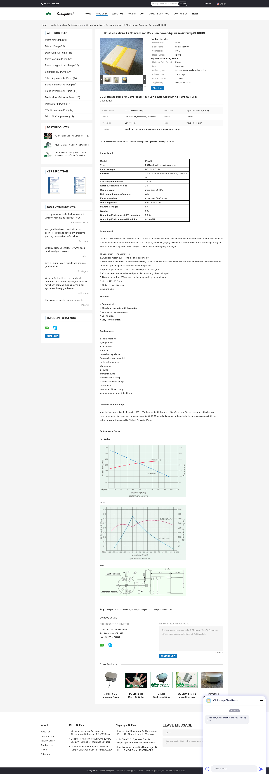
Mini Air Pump (52, 46)
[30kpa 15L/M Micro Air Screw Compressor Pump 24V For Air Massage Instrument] (111, 680)
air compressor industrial (161, 610)
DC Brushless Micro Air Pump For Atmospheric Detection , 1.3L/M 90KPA (90, 732)
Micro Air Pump (53, 39)
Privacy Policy (91, 771)
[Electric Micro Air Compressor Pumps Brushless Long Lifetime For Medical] (48, 154)
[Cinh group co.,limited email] (49, 328)
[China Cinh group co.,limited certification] (54, 185)
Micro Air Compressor (72, 25)
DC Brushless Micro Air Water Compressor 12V (136, 696)
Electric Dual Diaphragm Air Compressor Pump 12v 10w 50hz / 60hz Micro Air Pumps (137, 733)
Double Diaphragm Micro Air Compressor (72, 145)
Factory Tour (136, 13)
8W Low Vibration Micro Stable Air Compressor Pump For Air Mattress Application (187, 696)
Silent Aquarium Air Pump (58, 78)
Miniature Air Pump (55, 103)
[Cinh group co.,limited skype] (57, 328)
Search (183, 4)
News (195, 13)
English (223, 4)
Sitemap (45, 754)
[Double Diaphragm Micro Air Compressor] (48, 145)
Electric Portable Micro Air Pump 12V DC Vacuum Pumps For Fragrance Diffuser (91, 740)
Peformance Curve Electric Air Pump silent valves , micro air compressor (212, 696)
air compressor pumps (140, 610)
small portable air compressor (117, 610)
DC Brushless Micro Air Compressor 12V (72, 136)
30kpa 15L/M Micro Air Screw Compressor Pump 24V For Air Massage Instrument (111, 696)
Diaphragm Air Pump (56, 52)
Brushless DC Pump (55, 71)
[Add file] (207, 769)
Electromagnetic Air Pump (59, 65)
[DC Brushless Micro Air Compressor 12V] (48, 135)
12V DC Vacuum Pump (57, 110)
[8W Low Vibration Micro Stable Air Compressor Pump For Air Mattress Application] (187, 680)
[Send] (261, 769)
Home (88, 13)
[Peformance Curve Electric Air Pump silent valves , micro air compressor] (212, 680)
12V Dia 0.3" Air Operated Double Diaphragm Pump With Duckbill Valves (136, 741)
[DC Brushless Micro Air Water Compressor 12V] (136, 680)
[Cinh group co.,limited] (58, 13)
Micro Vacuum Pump (56, 59)
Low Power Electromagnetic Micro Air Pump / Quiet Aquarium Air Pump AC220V (92, 748)
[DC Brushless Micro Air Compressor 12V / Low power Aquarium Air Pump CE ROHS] (121, 56)
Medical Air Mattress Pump (60, 97)
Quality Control (159, 13)
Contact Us (181, 13)
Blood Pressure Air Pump (58, 90)
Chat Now (207, 3)
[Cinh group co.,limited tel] (119, 648)
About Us (117, 13)
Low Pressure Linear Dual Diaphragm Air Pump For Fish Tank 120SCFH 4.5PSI (137, 749)
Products (102, 13)
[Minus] (261, 700)
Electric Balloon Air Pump (59, 84)
